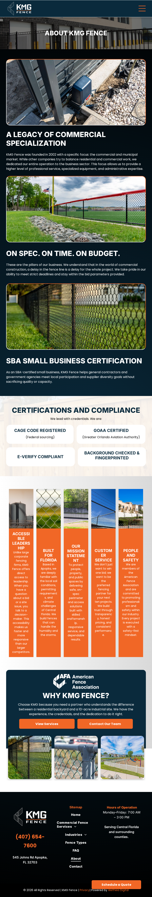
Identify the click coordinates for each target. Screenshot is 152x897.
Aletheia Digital (118, 890)
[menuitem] (76, 815)
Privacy (85, 890)
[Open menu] (142, 8)
